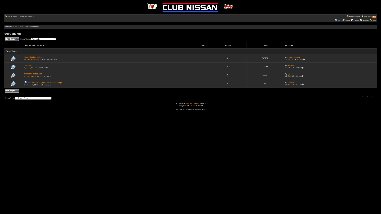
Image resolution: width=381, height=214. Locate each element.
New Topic (10, 39)
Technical (22, 16)
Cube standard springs (33, 57)
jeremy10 (30, 68)
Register (366, 20)
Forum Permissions (368, 97)
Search (347, 20)
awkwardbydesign (33, 59)
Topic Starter (36, 45)
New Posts (368, 16)
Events (356, 20)
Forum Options (354, 16)
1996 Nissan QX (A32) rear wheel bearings (44, 83)
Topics (27, 45)
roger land (30, 76)
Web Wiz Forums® (192, 103)
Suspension (31, 16)
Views (265, 45)
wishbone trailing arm (33, 74)
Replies (228, 45)
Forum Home (12, 16)
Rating (204, 45)
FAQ (339, 20)
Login (374, 20)
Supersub (30, 85)
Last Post (289, 45)
